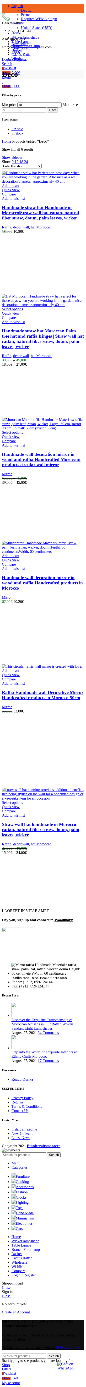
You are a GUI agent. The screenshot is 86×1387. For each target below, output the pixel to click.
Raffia (6, 227)
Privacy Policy (22, 1098)
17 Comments (48, 1061)
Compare (18, 1271)
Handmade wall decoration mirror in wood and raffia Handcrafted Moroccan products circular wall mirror (41, 459)
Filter (52, 110)
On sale (17, 129)
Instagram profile (24, 1129)
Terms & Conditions (26, 1106)
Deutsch (27, 10)
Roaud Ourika (22, 1079)
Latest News (20, 1138)
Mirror (7, 474)
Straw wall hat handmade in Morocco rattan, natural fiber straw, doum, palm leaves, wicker (40, 829)
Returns (17, 1102)
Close (6, 86)
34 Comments (48, 1033)
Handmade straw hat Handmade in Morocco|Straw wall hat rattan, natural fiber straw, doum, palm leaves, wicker (40, 212)
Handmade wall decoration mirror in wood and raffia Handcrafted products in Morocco (42, 583)
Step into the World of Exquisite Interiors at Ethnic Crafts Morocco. (44, 1054)
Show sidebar (12, 157)
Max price (70, 105)
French (26, 15)
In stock (17, 133)
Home (7, 141)
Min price (9, 105)
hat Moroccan (41, 227)
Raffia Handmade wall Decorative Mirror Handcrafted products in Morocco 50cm (42, 695)
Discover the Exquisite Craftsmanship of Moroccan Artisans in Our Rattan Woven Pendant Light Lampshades (42, 1024)
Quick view (11, 190)
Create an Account (16, 1312)
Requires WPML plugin (39, 19)
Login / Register (23, 1275)
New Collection (23, 1133)
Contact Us (19, 1111)
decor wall (21, 227)
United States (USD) (36, 28)
